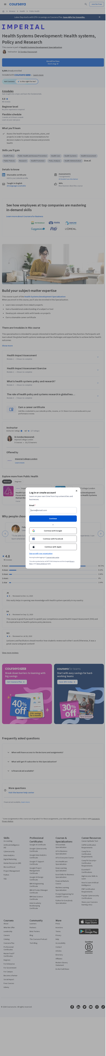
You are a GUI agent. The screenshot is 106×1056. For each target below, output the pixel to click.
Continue (53, 518)
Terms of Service (41, 564)
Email (32, 505)
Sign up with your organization (40, 553)
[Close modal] (76, 491)
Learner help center (52, 557)
